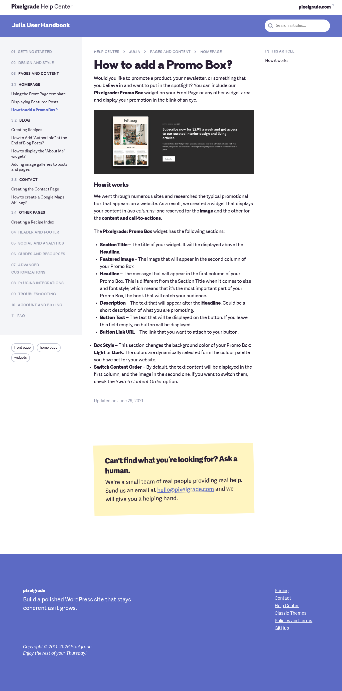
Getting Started (35, 51)
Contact (28, 179)
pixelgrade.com (315, 7)
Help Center (41, 7)
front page (22, 347)
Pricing (282, 591)
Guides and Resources (41, 254)
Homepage (29, 84)
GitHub (282, 628)
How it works (276, 61)
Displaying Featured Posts (35, 102)
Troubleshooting (37, 294)
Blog (24, 120)
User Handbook (41, 26)
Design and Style (36, 62)
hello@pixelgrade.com (185, 490)
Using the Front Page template (38, 94)
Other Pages (32, 212)
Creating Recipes (26, 130)
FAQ (21, 315)
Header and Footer (38, 232)
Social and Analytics (41, 243)
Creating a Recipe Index (32, 222)
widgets (20, 358)
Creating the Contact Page (35, 189)
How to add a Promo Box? (34, 110)
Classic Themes (290, 613)
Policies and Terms (293, 621)
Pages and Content (38, 73)
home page (49, 347)
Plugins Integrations (41, 283)
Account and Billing (40, 305)
